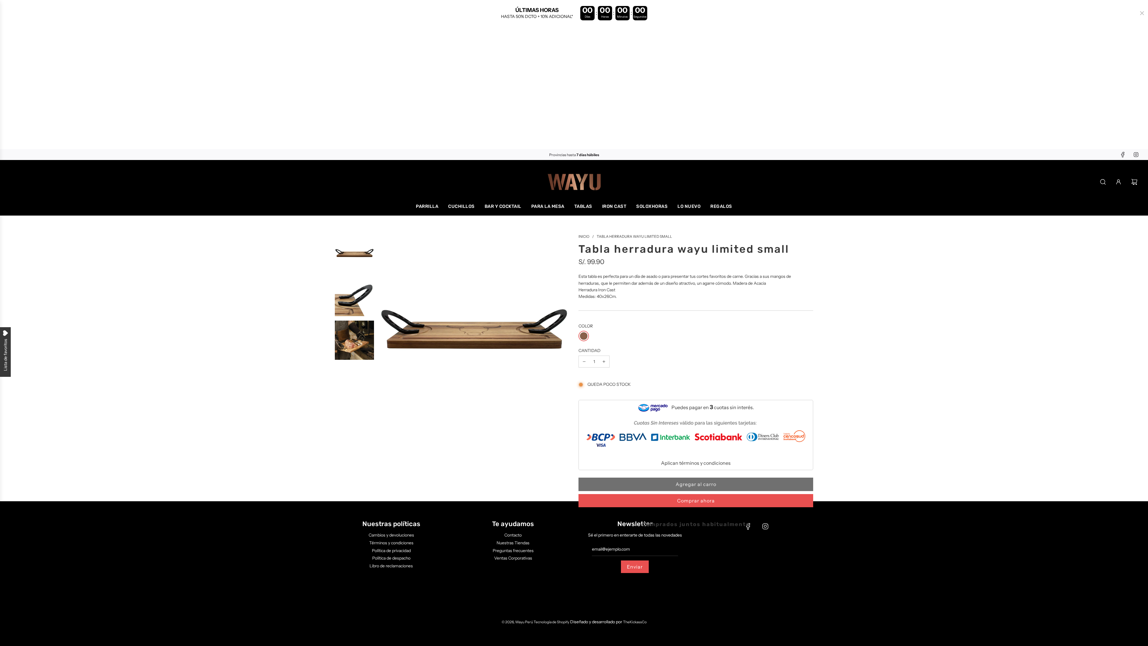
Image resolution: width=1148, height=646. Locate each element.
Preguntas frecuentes (513, 550)
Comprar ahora (696, 501)
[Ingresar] (1118, 182)
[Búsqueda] (1103, 182)
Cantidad (589, 350)
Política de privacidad (391, 550)
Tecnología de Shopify (551, 622)
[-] (584, 361)
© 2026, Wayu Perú (518, 622)
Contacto (513, 535)
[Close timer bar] (1142, 13)
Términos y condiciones (391, 543)
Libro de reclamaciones (391, 566)
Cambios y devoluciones (391, 535)
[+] (604, 361)
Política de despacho (391, 558)
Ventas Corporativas (513, 558)
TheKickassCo (635, 622)
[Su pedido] (1135, 182)
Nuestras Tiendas (513, 543)
